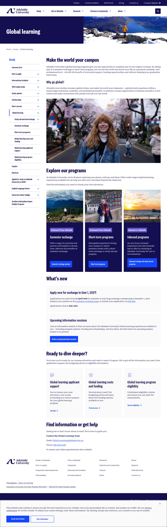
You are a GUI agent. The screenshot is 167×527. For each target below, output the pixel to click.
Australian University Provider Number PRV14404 (26, 487)
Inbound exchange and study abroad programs (141, 262)
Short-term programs (22, 132)
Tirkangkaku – (19, 483)
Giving (121, 3)
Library (76, 3)
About (133, 460)
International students (20, 80)
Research (103, 460)
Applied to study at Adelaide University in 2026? (22, 180)
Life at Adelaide (74, 460)
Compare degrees (151, 3)
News (102, 475)
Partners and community (110, 465)
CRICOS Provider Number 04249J (62, 487)
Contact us (134, 3)
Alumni (102, 470)
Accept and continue (18, 518)
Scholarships (16, 99)
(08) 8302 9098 (59, 445)
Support (134, 465)
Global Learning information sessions (64, 340)
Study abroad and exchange (25, 119)
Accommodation (74, 475)
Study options (17, 93)
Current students (91, 3)
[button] (160, 503)
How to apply (16, 73)
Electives (15, 172)
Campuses (72, 465)
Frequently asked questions (47, 470)
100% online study (18, 86)
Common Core (17, 67)
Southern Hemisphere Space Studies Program (22, 203)
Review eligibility (134, 405)
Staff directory (137, 470)
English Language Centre (21, 188)
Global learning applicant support (24, 149)
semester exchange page (87, 301)
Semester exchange (22, 125)
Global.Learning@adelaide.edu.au (68, 440)
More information (42, 519)
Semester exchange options (61, 264)
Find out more (93, 408)
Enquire (14, 166)
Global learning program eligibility (23, 158)
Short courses (17, 106)
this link (131, 301)
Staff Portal (108, 3)
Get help (53, 410)
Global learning (17, 112)
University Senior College (21, 194)
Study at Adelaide (43, 460)
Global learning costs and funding (24, 140)
